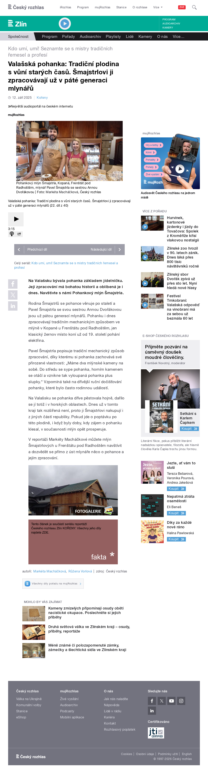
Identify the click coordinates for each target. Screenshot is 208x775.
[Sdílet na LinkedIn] (12, 306)
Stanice (121, 7)
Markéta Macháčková (62, 192)
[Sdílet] (19, 234)
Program (83, 7)
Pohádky (150, 159)
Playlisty (113, 36)
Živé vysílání (152, 174)
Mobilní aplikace (72, 717)
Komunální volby (28, 705)
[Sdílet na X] (12, 295)
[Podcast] (11, 234)
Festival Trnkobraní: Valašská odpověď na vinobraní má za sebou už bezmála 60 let (183, 307)
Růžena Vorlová (80, 571)
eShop (21, 717)
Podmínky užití (168, 754)
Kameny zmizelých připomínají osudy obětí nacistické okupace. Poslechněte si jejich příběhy (86, 612)
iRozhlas (65, 7)
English (187, 754)
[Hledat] (194, 7)
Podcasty (67, 711)
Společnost (18, 36)
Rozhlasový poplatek (119, 729)
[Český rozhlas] (26, 7)
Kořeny (42, 98)
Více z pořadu (155, 211)
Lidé (130, 36)
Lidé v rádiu (112, 711)
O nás (162, 36)
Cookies (126, 754)
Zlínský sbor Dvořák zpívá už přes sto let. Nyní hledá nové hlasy (182, 281)
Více (178, 36)
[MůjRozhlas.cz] (16, 115)
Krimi (149, 152)
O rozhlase (140, 7)
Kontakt (110, 723)
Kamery (167, 27)
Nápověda (111, 705)
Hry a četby (152, 145)
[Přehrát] (16, 219)
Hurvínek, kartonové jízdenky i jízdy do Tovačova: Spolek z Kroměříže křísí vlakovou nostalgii (183, 229)
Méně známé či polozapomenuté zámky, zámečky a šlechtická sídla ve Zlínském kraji (87, 647)
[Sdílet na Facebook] (12, 284)
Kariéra (109, 717)
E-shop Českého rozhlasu (166, 336)
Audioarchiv (171, 23)
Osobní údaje (145, 754)
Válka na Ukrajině (29, 699)
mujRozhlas (102, 7)
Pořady (68, 36)
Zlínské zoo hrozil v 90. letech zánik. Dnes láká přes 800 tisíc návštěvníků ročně (183, 257)
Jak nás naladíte (116, 699)
